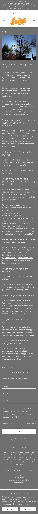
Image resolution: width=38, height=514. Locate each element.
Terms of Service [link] (20, 440)
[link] (19, 21)
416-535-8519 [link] (19, 13)
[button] (4, 21)
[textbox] (19, 378)
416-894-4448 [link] (19, 482)
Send (19, 431)
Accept (28, 509)
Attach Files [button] (8, 424)
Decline (10, 509)
